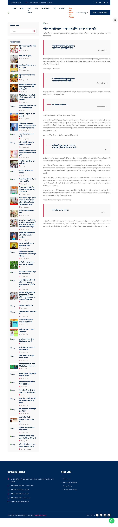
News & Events (30, 10)
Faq (55, 8)
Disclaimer (66, 479)
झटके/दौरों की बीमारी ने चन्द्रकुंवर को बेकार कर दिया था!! (26, 419)
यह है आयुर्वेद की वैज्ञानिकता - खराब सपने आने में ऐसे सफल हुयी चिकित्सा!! (27, 254)
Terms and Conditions (70, 482)
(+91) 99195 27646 (16, 2)
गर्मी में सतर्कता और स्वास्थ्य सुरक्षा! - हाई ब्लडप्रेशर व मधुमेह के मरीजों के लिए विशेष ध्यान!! (27, 126)
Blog (36, 8)
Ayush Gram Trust (40, 515)
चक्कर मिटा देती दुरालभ (25, 55)
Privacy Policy (67, 486)
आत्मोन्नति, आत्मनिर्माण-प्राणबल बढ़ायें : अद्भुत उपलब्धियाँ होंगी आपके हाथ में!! (27, 87)
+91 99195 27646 (16, 490)
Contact (62, 8)
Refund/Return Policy (70, 489)
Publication (45, 8)
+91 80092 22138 (16, 498)
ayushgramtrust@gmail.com (20, 501)
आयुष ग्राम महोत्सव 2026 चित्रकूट (71, 12)
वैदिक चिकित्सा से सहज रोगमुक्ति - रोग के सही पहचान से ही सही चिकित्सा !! (27, 97)
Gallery (22, 8)
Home (14, 8)
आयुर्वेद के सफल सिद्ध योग (26, 305)
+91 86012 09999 (16, 494)
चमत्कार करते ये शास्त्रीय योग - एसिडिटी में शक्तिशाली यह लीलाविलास (27, 235)
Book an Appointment (100, 12)
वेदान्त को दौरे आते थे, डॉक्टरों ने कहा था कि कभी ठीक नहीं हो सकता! (27, 400)
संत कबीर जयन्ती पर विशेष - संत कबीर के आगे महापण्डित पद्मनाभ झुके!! (27, 153)
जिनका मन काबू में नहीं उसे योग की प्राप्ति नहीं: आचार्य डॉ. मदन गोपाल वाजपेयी (27, 189)
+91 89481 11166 (16, 486)
